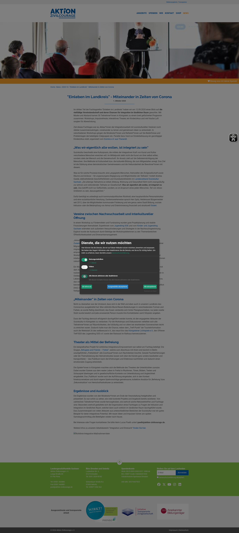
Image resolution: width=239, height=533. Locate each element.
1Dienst (92, 263)
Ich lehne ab (86, 287)
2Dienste (93, 270)
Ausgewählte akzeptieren (117, 287)
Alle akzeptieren (150, 287)
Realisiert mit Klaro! (150, 291)
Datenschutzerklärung (120, 253)
